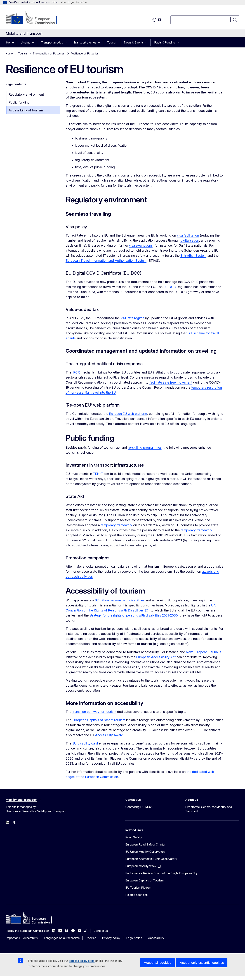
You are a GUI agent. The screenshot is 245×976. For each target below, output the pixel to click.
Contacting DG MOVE (139, 807)
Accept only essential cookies (202, 962)
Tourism (112, 42)
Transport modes (52, 42)
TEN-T (98, 474)
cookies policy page (82, 961)
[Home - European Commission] (35, 18)
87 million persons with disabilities (120, 600)
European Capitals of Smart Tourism (98, 720)
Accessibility (156, 938)
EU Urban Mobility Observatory (145, 851)
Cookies (91, 938)
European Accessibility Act (156, 657)
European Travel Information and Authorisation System (106, 260)
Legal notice (134, 938)
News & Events (134, 42)
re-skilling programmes (145, 447)
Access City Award (109, 735)
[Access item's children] (34, 42)
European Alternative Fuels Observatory (151, 859)
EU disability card (85, 743)
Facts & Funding (164, 42)
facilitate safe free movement (170, 382)
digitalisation (189, 240)
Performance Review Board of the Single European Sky (161, 873)
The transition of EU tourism (49, 53)
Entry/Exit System (193, 255)
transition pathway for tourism (94, 712)
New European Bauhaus (203, 652)
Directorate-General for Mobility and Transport (208, 809)
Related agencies (136, 895)
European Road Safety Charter (145, 844)
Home (10, 42)
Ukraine (25, 42)
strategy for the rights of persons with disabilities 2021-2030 (133, 615)
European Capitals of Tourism (144, 880)
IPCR (76, 372)
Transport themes (85, 42)
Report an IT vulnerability (22, 938)
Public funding (19, 102)
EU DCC (169, 287)
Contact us (101, 931)
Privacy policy (111, 938)
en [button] (160, 20)
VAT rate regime (132, 318)
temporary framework (116, 525)
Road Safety (133, 837)
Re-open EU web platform (128, 414)
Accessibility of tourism (26, 110)
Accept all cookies (157, 962)
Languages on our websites (62, 938)
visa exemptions (141, 245)
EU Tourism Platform (138, 887)
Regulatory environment (26, 94)
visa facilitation (188, 235)
